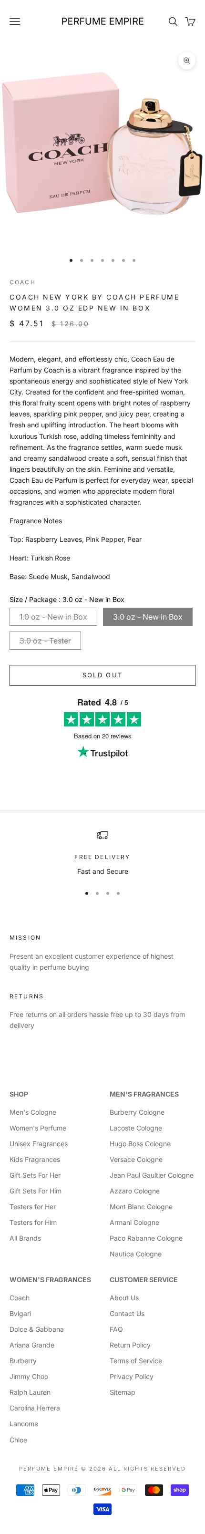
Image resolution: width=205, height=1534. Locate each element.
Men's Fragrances (144, 1094)
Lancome (24, 1424)
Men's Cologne (33, 1112)
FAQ (116, 1329)
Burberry (23, 1361)
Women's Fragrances (50, 1279)
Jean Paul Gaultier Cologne (152, 1175)
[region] (102, 853)
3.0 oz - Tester (45, 640)
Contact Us (127, 1313)
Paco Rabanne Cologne (146, 1238)
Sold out (102, 675)
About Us (124, 1298)
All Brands (25, 1238)
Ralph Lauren (30, 1392)
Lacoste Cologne (136, 1128)
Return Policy (130, 1345)
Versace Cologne (136, 1159)
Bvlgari (20, 1313)
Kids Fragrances (35, 1159)
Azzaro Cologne (135, 1191)
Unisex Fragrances (39, 1144)
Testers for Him (33, 1222)
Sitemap (122, 1392)
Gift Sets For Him (36, 1191)
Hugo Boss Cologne (140, 1144)
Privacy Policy (132, 1376)
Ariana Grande (32, 1345)
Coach (23, 282)
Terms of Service (136, 1361)
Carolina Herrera (35, 1408)
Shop (19, 1094)
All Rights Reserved (147, 1468)
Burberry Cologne (137, 1112)
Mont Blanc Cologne (141, 1206)
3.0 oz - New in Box (148, 617)
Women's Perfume (38, 1128)
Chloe (18, 1440)
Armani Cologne (134, 1222)
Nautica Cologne (136, 1254)
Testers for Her (33, 1206)
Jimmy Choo (29, 1376)
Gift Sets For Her (35, 1175)
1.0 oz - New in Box (53, 617)
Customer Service (144, 1279)
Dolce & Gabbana (37, 1329)
